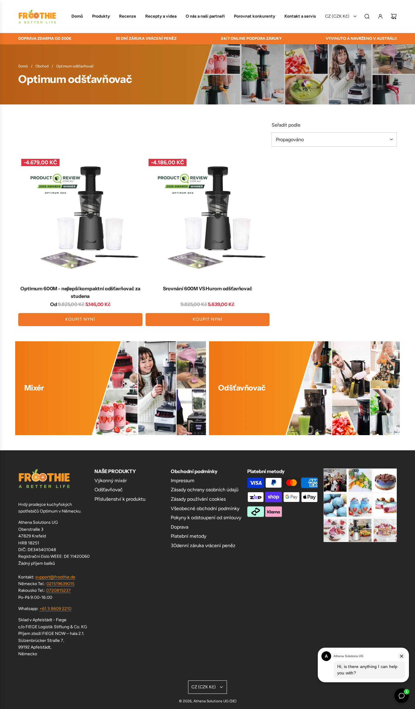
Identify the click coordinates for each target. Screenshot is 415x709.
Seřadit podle (286, 125)
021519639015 (60, 583)
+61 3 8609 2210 (55, 608)
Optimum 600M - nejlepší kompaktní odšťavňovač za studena (80, 292)
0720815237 (58, 590)
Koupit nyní (80, 319)
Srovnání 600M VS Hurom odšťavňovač (207, 288)
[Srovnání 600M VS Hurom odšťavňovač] (208, 218)
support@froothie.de (55, 577)
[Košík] (393, 16)
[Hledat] (367, 16)
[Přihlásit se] (380, 16)
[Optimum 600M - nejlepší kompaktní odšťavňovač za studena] (80, 218)
